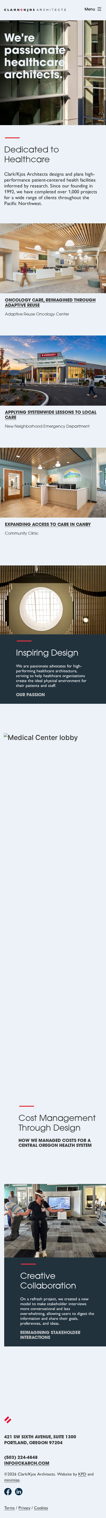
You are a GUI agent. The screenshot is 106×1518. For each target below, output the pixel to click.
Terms (9, 1507)
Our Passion (30, 695)
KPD (82, 1474)
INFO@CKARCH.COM (26, 1464)
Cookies (41, 1507)
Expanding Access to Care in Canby (48, 525)
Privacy (24, 1507)
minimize (11, 1479)
